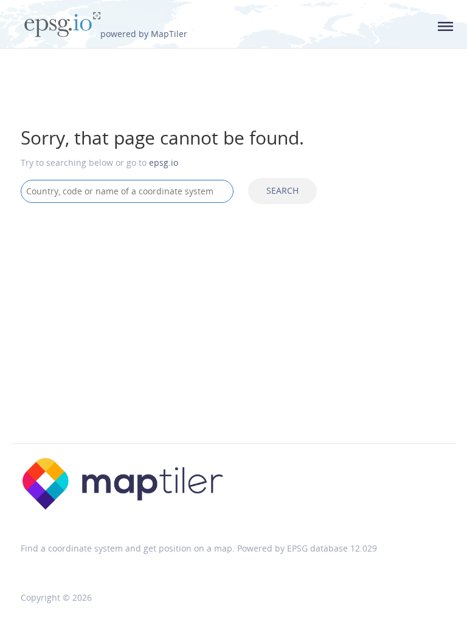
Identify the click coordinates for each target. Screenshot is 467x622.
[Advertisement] (233, 309)
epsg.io (163, 162)
